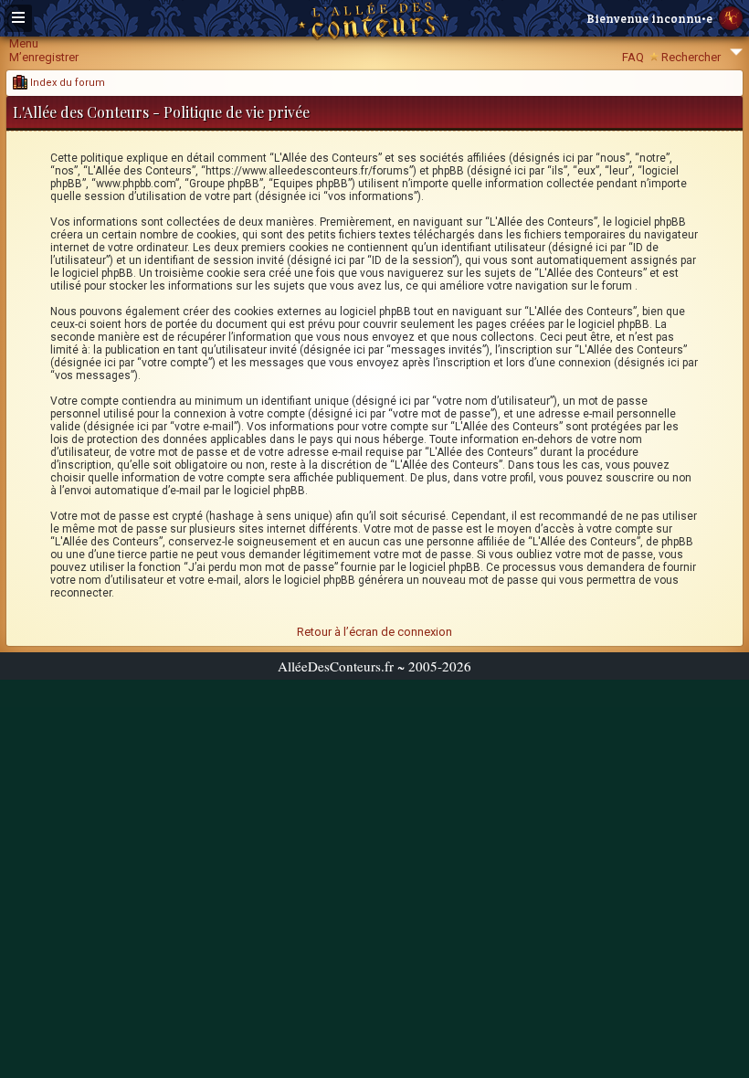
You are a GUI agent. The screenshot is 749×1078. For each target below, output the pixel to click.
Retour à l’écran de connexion (374, 632)
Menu (23, 43)
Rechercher (691, 57)
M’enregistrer (44, 57)
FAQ (633, 57)
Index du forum (66, 83)
